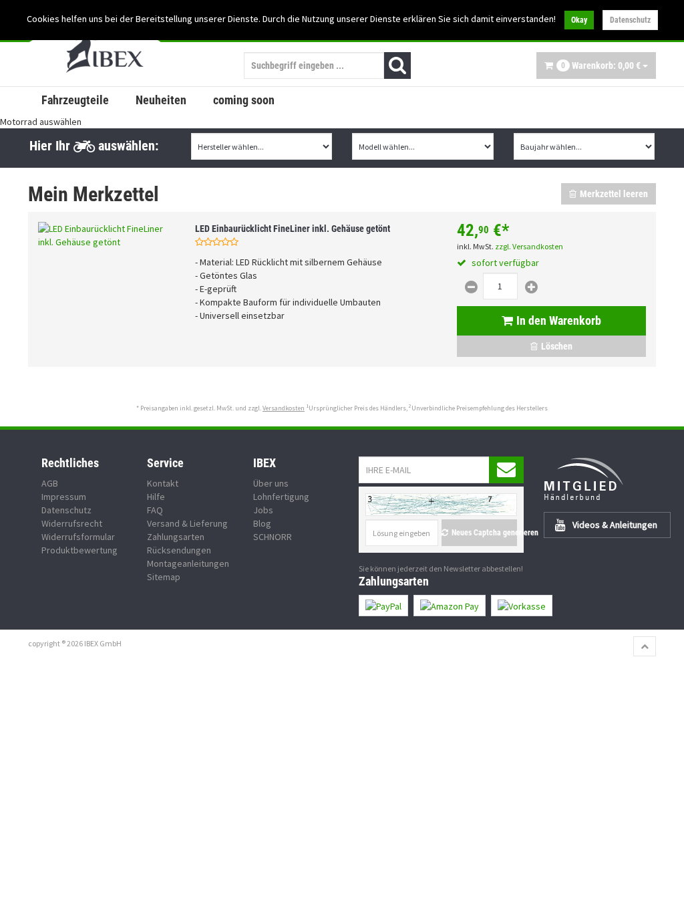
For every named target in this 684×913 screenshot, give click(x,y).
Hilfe (156, 497)
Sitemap (163, 577)
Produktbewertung (79, 550)
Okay (579, 20)
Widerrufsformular (78, 537)
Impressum (63, 497)
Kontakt (162, 483)
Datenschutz (630, 20)
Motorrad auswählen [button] (40, 122)
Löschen (556, 346)
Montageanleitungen (188, 563)
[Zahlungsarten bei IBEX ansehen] (507, 605)
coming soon (244, 100)
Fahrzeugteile (75, 100)
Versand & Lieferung (187, 523)
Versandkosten (284, 408)
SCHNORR (272, 537)
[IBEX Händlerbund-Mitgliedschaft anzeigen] (600, 478)
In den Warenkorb (558, 320)
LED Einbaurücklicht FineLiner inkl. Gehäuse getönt (292, 228)
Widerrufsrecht (71, 523)
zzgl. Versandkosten (529, 246)
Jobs (263, 510)
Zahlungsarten (175, 537)
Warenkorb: (601, 65)
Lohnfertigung (281, 497)
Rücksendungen (179, 550)
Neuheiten (161, 100)
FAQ (155, 510)
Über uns (271, 483)
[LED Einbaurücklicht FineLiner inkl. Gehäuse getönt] (106, 235)
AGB (49, 483)
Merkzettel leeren (614, 193)
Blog (262, 523)
